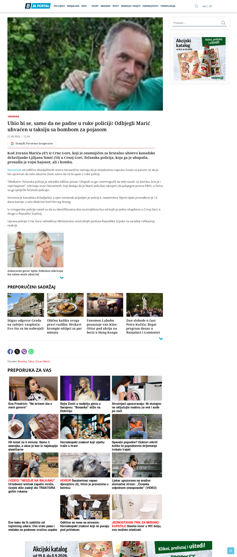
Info (84, 6)
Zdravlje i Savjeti (131, 6)
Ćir (210, 6)
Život (116, 6)
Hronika (13, 116)
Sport (95, 6)
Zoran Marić (42, 361)
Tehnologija (167, 6)
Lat (204, 6)
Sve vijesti (59, 6)
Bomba (22, 361)
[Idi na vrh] (230, 550)
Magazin (106, 6)
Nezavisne (14, 170)
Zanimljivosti (150, 6)
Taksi (31, 361)
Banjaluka (73, 6)
